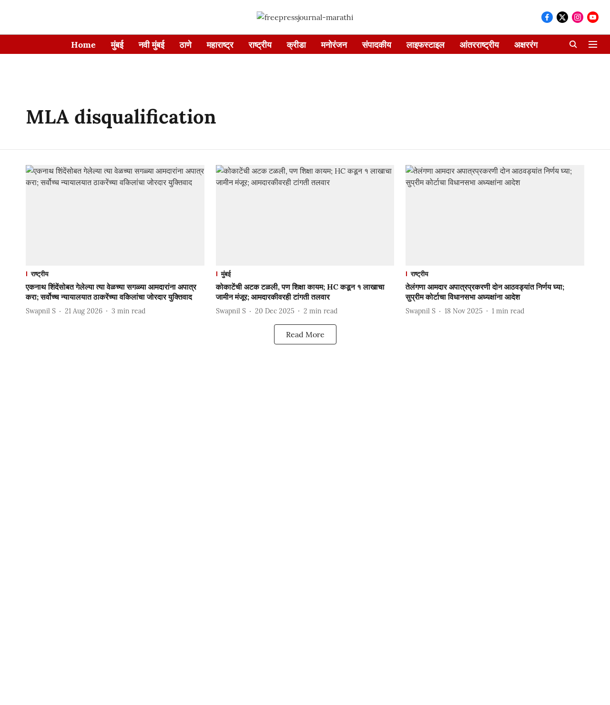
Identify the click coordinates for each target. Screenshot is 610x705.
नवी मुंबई (151, 44)
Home (83, 44)
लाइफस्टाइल (426, 44)
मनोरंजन (334, 44)
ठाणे (186, 44)
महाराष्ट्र (220, 44)
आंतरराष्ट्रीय (479, 44)
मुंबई (117, 44)
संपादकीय (376, 44)
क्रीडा (296, 44)
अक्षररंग (526, 44)
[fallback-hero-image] (115, 215)
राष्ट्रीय (260, 44)
